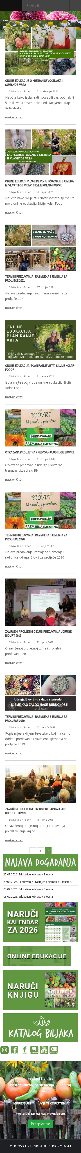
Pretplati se (40, 1123)
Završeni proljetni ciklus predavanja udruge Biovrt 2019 (38, 634)
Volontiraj (40, 1091)
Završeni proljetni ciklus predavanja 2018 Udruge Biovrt (35, 811)
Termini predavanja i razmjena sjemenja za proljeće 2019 (36, 719)
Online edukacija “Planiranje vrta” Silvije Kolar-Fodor (40, 368)
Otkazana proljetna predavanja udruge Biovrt (39, 452)
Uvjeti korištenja (53, 1103)
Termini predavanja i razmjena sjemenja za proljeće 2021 (36, 278)
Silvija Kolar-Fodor (20, 91)
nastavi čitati (14, 117)
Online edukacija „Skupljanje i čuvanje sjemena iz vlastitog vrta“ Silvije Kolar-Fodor (39, 183)
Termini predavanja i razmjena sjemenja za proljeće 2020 (36, 537)
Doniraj (65, 1085)
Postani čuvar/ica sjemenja (32, 1085)
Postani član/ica (41, 1078)
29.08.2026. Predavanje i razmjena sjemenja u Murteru (37, 882)
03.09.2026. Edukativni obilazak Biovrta (28, 889)
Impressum (21, 1103)
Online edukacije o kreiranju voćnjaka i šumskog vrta (34, 83)
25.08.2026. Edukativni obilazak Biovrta (28, 874)
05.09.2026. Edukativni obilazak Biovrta (28, 897)
